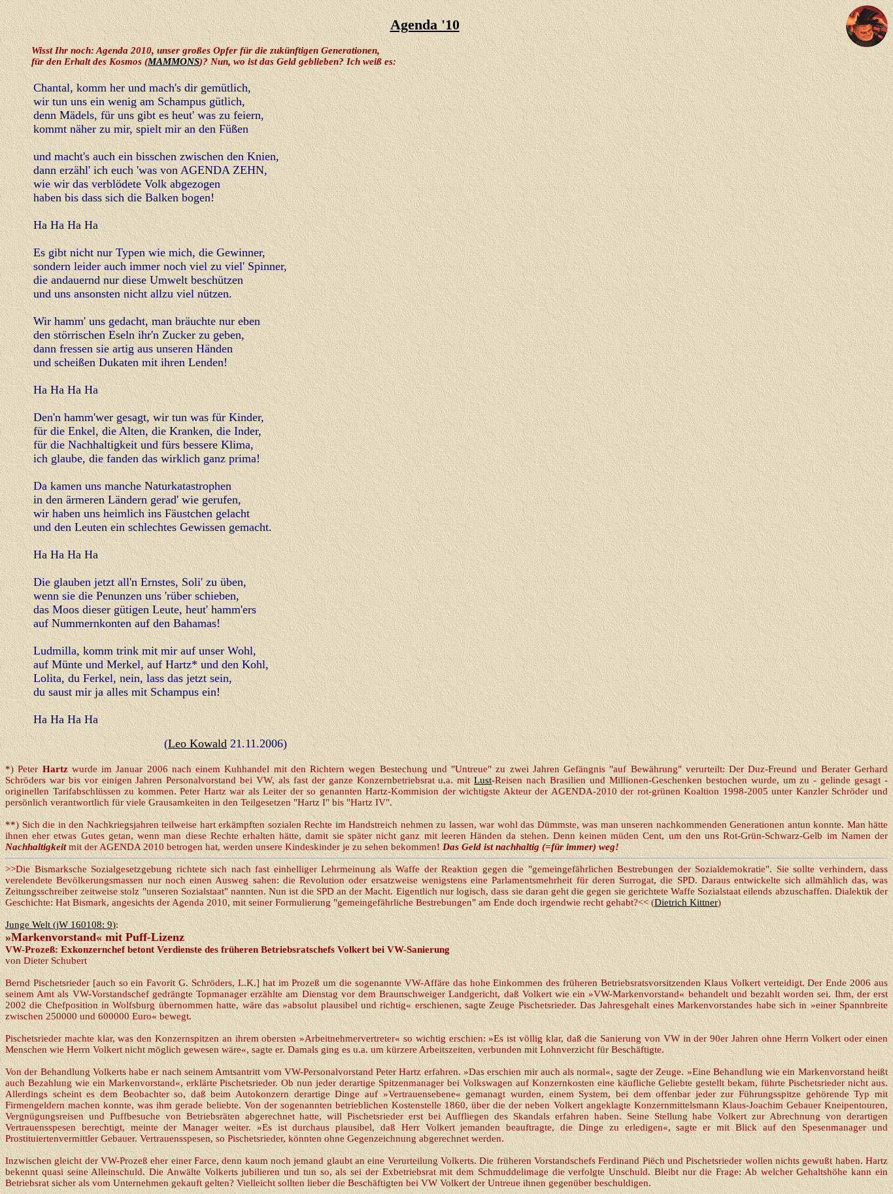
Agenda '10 (425, 25)
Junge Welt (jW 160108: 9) (60, 924)
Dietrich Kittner (686, 902)
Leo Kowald (197, 743)
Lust (483, 780)
